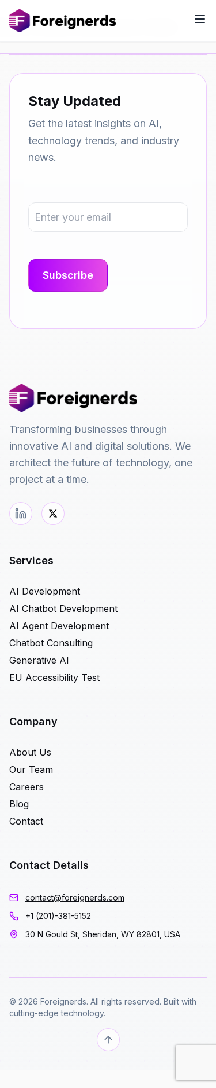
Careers (26, 786)
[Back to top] (108, 1039)
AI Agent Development (59, 625)
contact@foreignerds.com (74, 897)
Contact (26, 821)
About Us (30, 752)
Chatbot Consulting (51, 643)
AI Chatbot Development (63, 608)
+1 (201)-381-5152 (58, 916)
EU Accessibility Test (54, 677)
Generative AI (39, 660)
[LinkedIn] (20, 513)
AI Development (44, 591)
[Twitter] (53, 513)
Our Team (31, 769)
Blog (19, 804)
